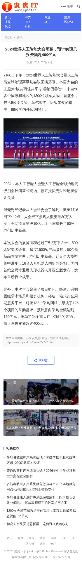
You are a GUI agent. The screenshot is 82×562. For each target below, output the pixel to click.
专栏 (27, 26)
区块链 (68, 22)
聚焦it (8, 37)
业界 (8, 22)
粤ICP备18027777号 (57, 557)
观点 (8, 26)
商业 (47, 17)
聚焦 (67, 17)
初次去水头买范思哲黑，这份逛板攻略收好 (38, 524)
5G (46, 22)
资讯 (8, 17)
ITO (27, 22)
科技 (27, 17)
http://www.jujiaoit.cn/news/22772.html (30, 342)
